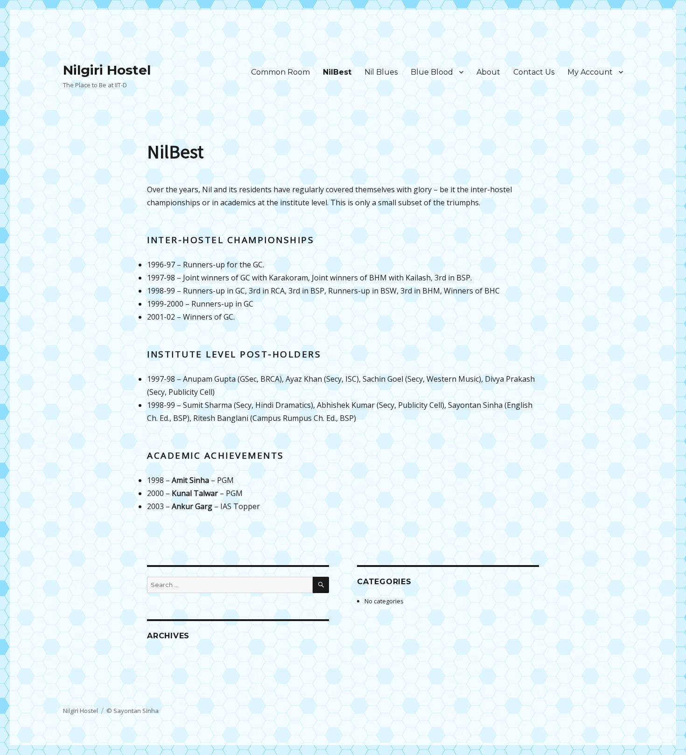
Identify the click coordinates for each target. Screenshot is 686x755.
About (488, 72)
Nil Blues (381, 72)
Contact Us (533, 72)
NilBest (337, 72)
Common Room (280, 72)
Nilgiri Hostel (107, 70)
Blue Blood (432, 72)
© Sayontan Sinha (132, 710)
